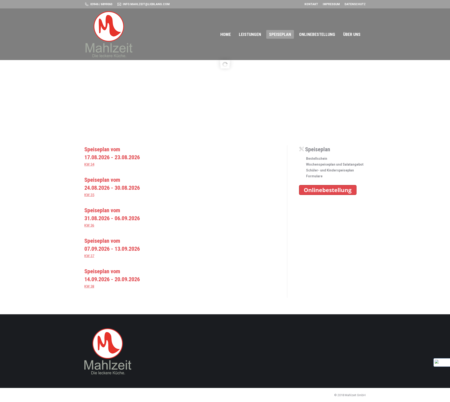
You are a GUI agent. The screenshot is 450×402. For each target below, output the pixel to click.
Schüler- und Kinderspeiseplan (330, 170)
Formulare (314, 176)
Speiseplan (317, 149)
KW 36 (89, 225)
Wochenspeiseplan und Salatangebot (335, 164)
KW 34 (89, 164)
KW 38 (89, 286)
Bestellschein (316, 158)
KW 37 (89, 256)
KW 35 (89, 195)
